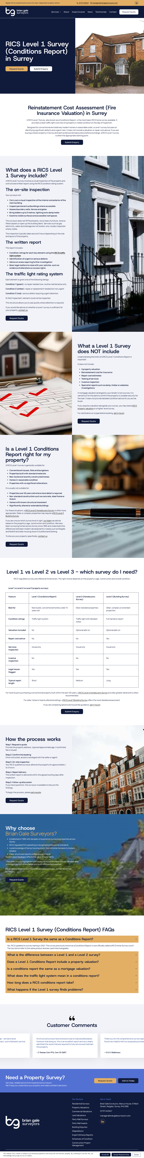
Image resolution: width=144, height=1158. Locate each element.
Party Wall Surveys (80, 1119)
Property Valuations (80, 1107)
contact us (23, 310)
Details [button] (136, 1155)
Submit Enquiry (41, 69)
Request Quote (129, 12)
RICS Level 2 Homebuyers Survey (39, 510)
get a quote (36, 792)
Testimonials (101, 12)
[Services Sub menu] (60, 11)
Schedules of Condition (82, 1139)
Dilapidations (77, 1131)
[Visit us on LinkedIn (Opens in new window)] (136, 4)
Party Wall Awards (79, 1123)
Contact (113, 12)
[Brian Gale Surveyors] (17, 12)
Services (55, 12)
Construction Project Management (81, 1144)
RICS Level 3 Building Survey (75, 700)
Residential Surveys (80, 1103)
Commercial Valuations (82, 1111)
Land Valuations (79, 1115)
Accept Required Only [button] (121, 1155)
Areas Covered (78, 12)
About (66, 12)
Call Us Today (128, 1080)
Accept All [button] (105, 1155)
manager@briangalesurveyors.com (105, 3)
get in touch (119, 413)
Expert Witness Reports (82, 1135)
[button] (72, 939)
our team (47, 520)
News (90, 12)
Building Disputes (79, 1127)
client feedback (19, 857)
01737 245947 (84, 3)
